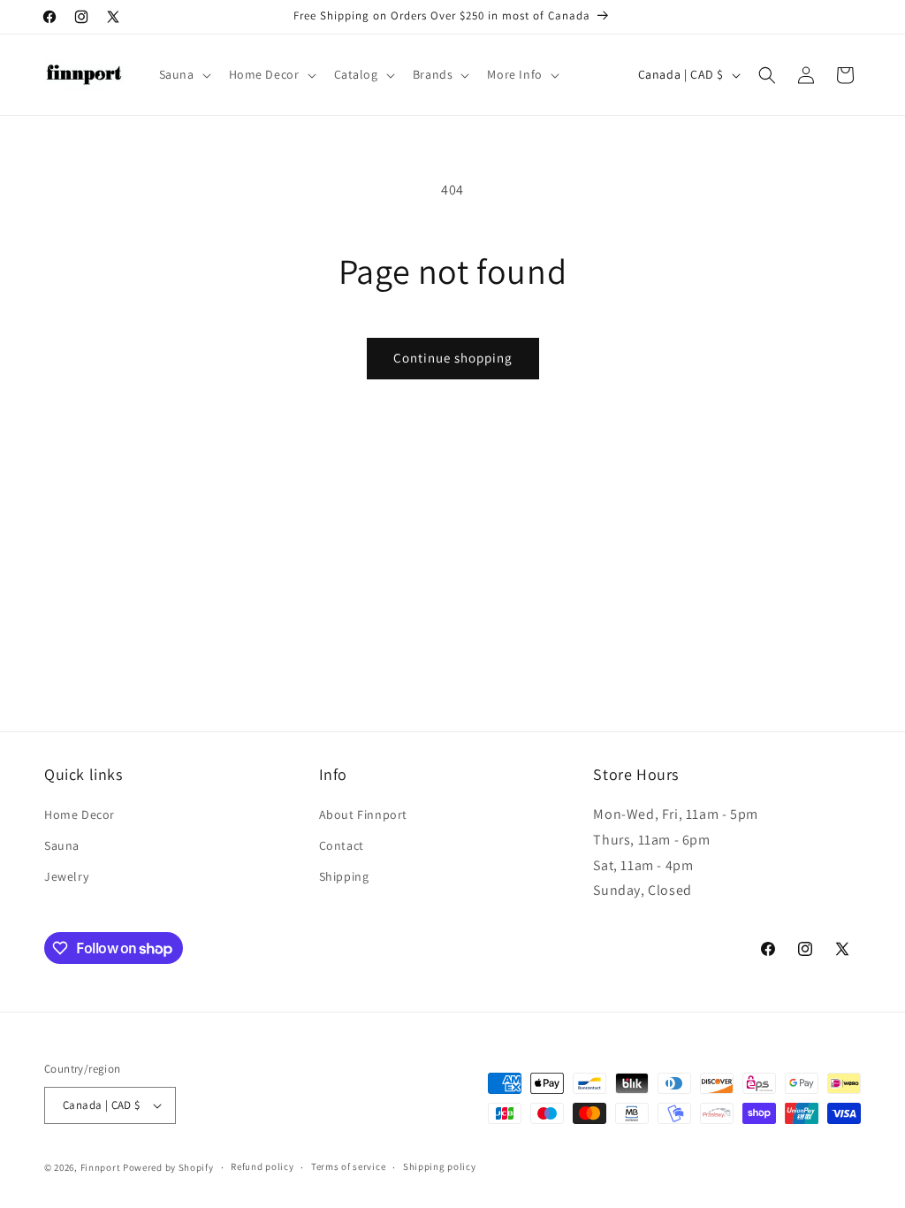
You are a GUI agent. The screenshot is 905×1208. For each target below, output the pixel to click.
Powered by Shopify (168, 1167)
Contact (341, 845)
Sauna (62, 845)
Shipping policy (439, 1166)
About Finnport (363, 814)
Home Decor (79, 814)
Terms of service (348, 1166)
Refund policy (262, 1166)
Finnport (100, 1167)
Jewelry (66, 876)
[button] (183, 74)
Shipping (344, 876)
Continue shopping (453, 357)
